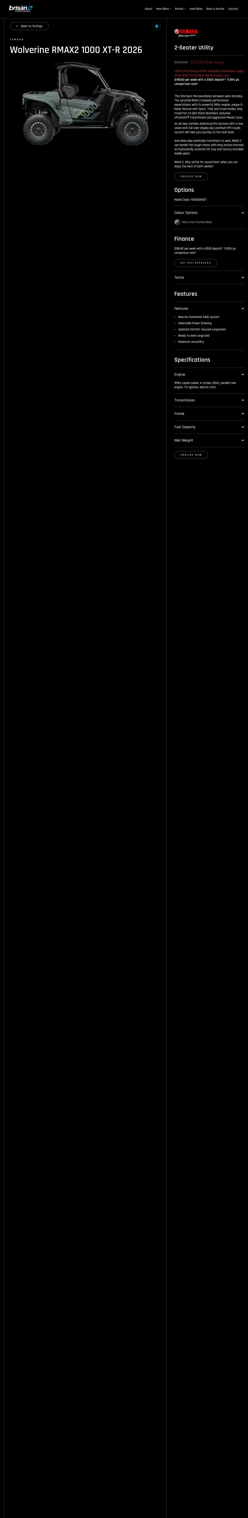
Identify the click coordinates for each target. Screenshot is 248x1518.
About (148, 9)
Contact (233, 9)
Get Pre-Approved (195, 263)
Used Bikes (196, 9)
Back (32, 26)
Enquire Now (191, 176)
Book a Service (215, 9)
